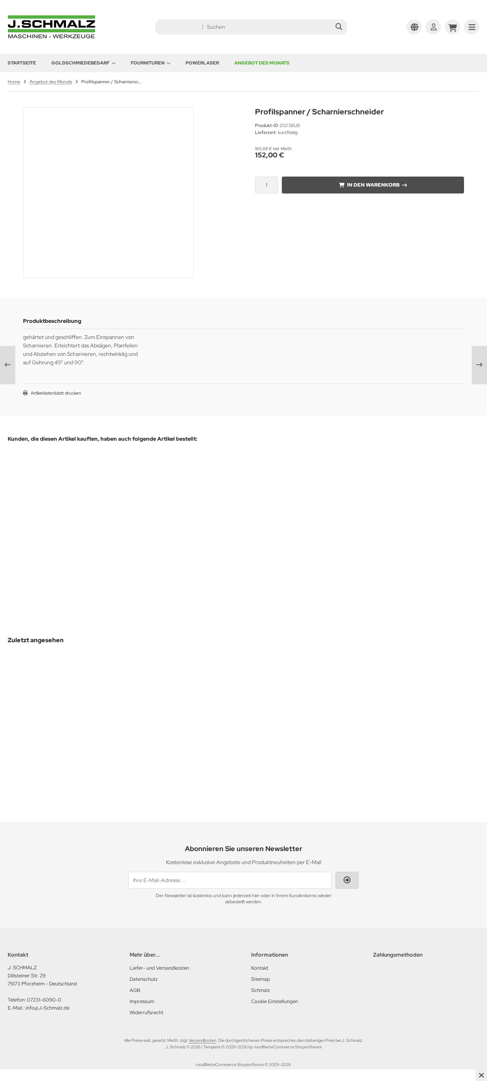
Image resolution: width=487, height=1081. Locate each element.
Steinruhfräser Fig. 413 (112, 515)
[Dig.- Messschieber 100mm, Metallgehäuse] (208, 503)
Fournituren (148, 63)
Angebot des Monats (262, 63)
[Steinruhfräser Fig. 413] (112, 484)
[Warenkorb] (452, 27)
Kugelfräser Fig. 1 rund (42, 514)
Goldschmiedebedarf (80, 63)
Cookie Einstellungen (274, 1001)
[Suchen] (339, 27)
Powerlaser (202, 63)
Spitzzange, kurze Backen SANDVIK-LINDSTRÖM (411, 567)
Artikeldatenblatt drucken (56, 393)
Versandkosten (202, 1040)
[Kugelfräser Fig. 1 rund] (42, 483)
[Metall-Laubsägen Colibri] (305, 486)
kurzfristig (54, 530)
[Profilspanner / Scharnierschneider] (58, 698)
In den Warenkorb (372, 185)
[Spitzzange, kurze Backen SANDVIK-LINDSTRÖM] (411, 510)
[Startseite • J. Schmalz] (51, 36)
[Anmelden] (433, 27)
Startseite (22, 63)
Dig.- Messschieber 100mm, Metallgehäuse (208, 554)
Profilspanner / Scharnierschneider (58, 740)
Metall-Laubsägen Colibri (305, 520)
